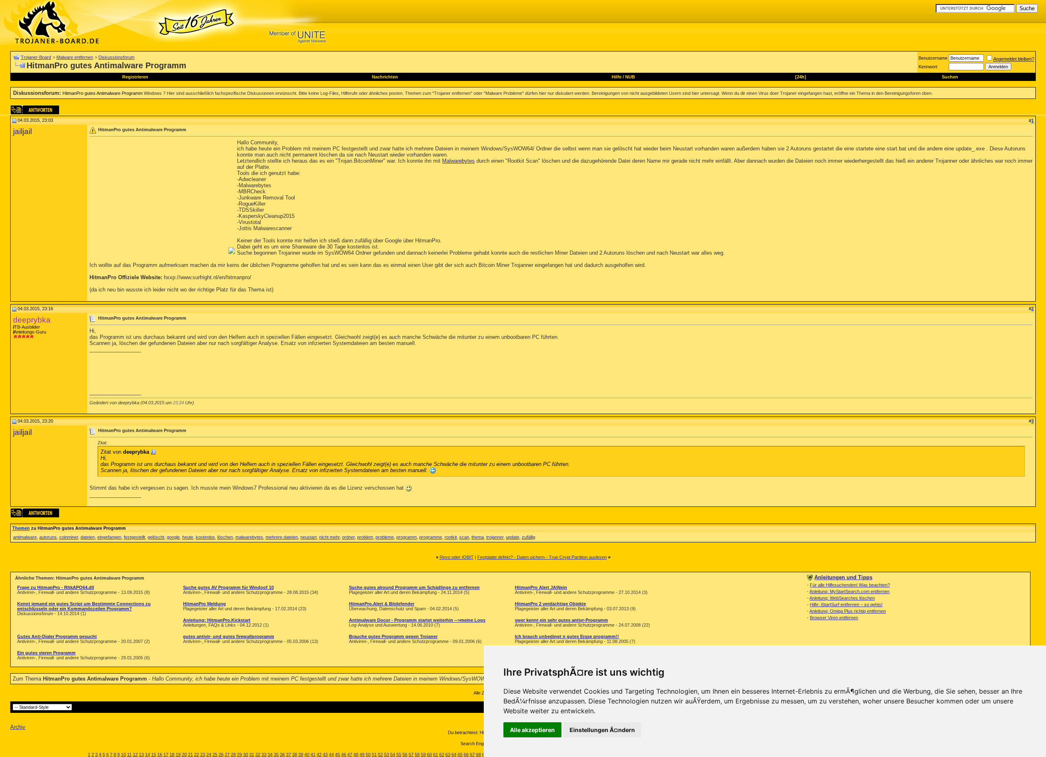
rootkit (451, 537)
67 (472, 754)
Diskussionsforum (116, 57)
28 (233, 754)
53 (386, 754)
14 (147, 754)
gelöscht (156, 537)
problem (365, 537)
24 (208, 754)
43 (325, 754)
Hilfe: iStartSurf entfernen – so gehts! (846, 604)
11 (129, 754)
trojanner (494, 537)
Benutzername (933, 58)
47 (349, 754)
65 (460, 754)
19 (178, 754)
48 (355, 754)
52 (380, 754)
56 (404, 754)
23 (202, 754)
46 (343, 754)
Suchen (950, 76)
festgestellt (134, 537)
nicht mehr (329, 537)
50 (368, 754)
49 (362, 754)
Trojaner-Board (36, 57)
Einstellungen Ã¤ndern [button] (602, 729)
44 (331, 754)
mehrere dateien (282, 537)
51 (374, 754)
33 (264, 754)
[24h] (800, 76)
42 (319, 754)
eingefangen (109, 537)
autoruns (48, 537)
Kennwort (928, 66)
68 (478, 754)
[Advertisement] (158, 196)
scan (464, 537)
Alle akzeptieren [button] (532, 729)
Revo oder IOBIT (457, 557)
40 (306, 754)
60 (429, 754)
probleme (384, 537)
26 (221, 754)
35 (276, 754)
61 (435, 754)
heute (187, 537)
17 (165, 754)
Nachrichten (385, 76)
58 (417, 754)
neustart (308, 537)
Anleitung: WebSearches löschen (842, 598)
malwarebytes (249, 537)
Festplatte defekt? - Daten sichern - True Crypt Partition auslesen (542, 557)
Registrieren (135, 76)
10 (123, 754)
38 (294, 754)
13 (141, 754)
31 (251, 754)
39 (300, 754)
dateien (87, 537)
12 (135, 754)
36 (282, 754)
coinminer (68, 537)
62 (441, 754)
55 (398, 754)
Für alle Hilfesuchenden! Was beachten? (850, 584)
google (173, 537)
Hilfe (616, 76)
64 (453, 754)
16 (159, 754)
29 (239, 754)
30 (245, 754)
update (512, 537)
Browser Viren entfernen (834, 617)
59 (423, 754)
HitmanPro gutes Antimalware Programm (103, 93)
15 (153, 754)
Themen (21, 528)
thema (478, 537)
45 (337, 754)
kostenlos (205, 537)
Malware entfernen (74, 57)
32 (257, 754)
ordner (348, 537)
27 (227, 754)
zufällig (528, 537)
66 (466, 754)
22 (196, 754)
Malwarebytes (458, 161)
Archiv (17, 727)
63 (447, 754)
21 (190, 754)
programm (406, 537)
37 (288, 754)
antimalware (25, 537)
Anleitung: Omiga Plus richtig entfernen (847, 611)
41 (313, 754)
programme (430, 537)
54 (392, 754)
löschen (225, 537)
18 (172, 754)
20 (184, 754)
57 (411, 754)
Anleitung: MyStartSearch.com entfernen (849, 591)
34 (270, 754)
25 (214, 754)
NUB (630, 76)
